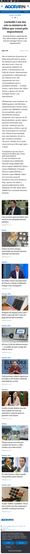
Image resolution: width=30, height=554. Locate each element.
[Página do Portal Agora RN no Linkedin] (15, 1)
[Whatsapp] (17, 18)
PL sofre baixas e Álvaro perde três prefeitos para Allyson (14, 475)
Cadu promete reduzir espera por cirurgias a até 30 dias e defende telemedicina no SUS (15, 378)
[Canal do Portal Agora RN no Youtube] (12, 1)
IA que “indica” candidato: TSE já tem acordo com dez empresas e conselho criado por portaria (15, 506)
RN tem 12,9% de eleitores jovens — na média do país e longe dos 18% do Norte (15, 346)
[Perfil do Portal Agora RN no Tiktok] (18, 1)
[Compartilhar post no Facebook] (15, 18)
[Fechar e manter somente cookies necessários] (29, 542)
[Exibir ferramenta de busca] (28, 6)
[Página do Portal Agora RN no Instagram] (8, 1)
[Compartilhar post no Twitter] (13, 18)
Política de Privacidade (14, 550)
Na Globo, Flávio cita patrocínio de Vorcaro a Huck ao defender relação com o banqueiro (14, 283)
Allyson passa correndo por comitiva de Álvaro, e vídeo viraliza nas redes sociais (12, 444)
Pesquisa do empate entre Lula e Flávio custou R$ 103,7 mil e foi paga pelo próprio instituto (14, 315)
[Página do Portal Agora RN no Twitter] (5, 1)
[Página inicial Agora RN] (7, 520)
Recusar (21, 542)
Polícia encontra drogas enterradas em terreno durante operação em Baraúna (14, 251)
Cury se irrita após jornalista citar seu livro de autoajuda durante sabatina (15, 219)
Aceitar (8, 542)
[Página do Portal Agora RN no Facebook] (2, 1)
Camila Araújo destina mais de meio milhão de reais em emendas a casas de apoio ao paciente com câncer (14, 412)
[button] (2, 6)
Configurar (8, 546)
